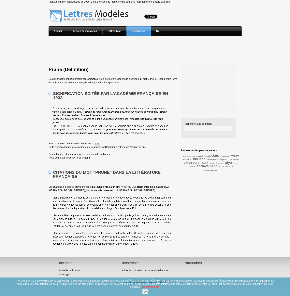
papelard (212, 156)
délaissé (229, 166)
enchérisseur (191, 162)
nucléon (199, 159)
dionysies (225, 156)
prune (97, 143)
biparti (223, 159)
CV (157, 31)
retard (212, 163)
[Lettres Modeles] (89, 5)
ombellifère (234, 159)
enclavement (206, 166)
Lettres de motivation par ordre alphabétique (144, 270)
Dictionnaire (138, 31)
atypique (232, 163)
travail (221, 166)
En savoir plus (150, 286)
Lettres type (114, 31)
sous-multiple (198, 156)
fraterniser (213, 159)
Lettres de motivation (85, 31)
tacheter (187, 156)
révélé (204, 162)
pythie (192, 167)
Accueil (58, 31)
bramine (220, 163)
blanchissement (211, 170)
